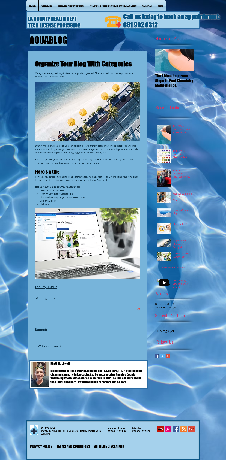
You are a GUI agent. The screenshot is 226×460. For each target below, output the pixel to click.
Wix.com (45, 433)
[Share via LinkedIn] (54, 298)
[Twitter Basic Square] (162, 356)
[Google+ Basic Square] (168, 356)
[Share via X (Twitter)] (45, 298)
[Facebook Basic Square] (157, 356)
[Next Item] (188, 60)
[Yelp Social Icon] (160, 429)
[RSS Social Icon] (183, 429)
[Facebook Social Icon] (176, 429)
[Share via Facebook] (36, 298)
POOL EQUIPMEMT (46, 287)
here (73, 382)
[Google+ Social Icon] (191, 429)
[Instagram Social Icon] (168, 429)
